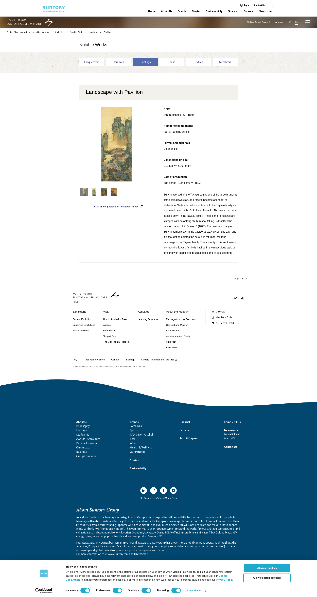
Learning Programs (148, 319)
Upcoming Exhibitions (84, 325)
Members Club (224, 317)
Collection (59, 32)
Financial (233, 11)
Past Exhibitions (81, 330)
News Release (232, 434)
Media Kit (230, 438)
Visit (106, 311)
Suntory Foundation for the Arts (157, 359)
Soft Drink (136, 426)
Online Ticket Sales (257, 22)
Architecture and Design (178, 336)
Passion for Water (86, 443)
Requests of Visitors (94, 359)
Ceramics (118, 62)
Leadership (82, 434)
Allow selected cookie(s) (267, 577)
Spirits (134, 430)
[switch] (117, 590)
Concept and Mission (177, 325)
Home (152, 11)
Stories (196, 11)
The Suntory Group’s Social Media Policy (158, 498)
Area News (171, 347)
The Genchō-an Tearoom (116, 341)
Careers (248, 11)
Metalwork (225, 62)
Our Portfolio (137, 451)
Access (279, 22)
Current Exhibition (82, 319)
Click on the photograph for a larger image (116, 206)
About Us (166, 11)
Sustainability (214, 11)
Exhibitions (79, 311)
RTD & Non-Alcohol (141, 434)
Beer (132, 439)
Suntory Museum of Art (17, 32)
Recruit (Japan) (188, 438)
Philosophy (83, 426)
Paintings (145, 62)
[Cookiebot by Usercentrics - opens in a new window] (43, 590)
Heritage (81, 430)
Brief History (172, 330)
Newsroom (265, 11)
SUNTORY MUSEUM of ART (30, 22)
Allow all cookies (267, 568)
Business (81, 451)
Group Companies (87, 456)
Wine (133, 443)
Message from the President (181, 319)
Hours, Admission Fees (115, 319)
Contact (115, 359)
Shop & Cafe (109, 336)
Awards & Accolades (88, 439)
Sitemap (130, 359)
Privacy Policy (224, 579)
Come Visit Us (232, 422)
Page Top (239, 278)
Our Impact (83, 447)
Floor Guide (109, 330)
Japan (247, 5)
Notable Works (76, 32)
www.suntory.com (118, 554)
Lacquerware (91, 62)
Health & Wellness (141, 447)
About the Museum (41, 32)
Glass (171, 62)
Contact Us (259, 5)
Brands (182, 11)
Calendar (220, 311)
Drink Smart (141, 554)
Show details (194, 590)
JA (289, 22)
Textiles (198, 62)
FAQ (75, 359)
